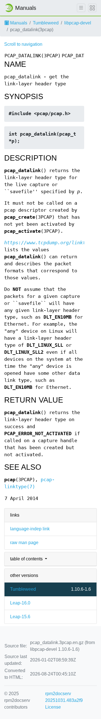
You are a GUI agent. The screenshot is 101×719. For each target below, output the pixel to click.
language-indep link (30, 528)
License (53, 707)
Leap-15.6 (20, 616)
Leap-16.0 (20, 603)
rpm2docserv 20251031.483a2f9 (64, 697)
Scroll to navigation (23, 44)
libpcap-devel (77, 22)
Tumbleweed (46, 22)
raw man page (24, 542)
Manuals (18, 22)
